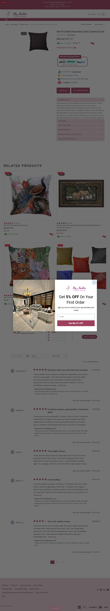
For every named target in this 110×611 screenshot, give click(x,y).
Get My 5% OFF (76, 323)
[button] (55, 608)
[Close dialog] (94, 282)
